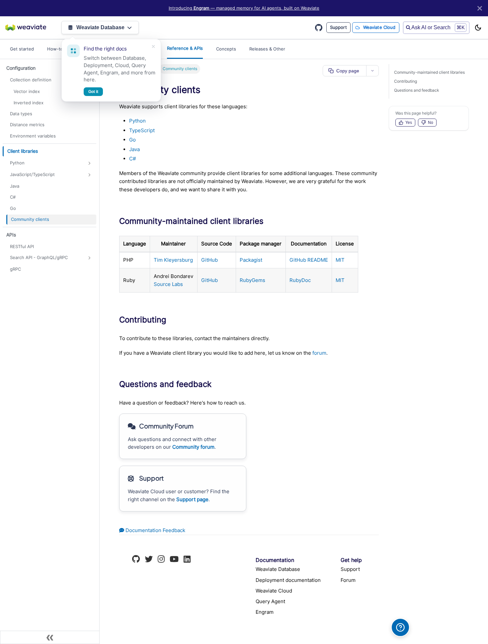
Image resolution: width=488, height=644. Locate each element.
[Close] (479, 8)
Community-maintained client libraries (429, 72)
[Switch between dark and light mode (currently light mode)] (478, 28)
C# (132, 158)
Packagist (251, 260)
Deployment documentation (288, 580)
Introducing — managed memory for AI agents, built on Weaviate (244, 8)
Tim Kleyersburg (173, 260)
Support (338, 27)
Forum (348, 580)
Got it (93, 91)
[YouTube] (174, 560)
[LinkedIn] (187, 560)
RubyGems (252, 280)
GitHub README (308, 260)
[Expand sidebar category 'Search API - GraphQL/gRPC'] (89, 258)
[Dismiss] (153, 46)
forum (319, 353)
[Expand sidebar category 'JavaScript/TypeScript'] (89, 175)
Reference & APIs (185, 48)
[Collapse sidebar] (50, 637)
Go (132, 140)
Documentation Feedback (154, 530)
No (430, 122)
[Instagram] (161, 560)
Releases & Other (267, 48)
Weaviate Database (100, 27)
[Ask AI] (400, 627)
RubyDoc (300, 280)
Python (137, 121)
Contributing (405, 81)
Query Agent (270, 601)
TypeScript (142, 130)
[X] (149, 560)
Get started (22, 48)
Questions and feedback (416, 90)
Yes (408, 122)
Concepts (226, 48)
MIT (340, 260)
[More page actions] (372, 70)
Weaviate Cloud (379, 27)
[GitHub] (136, 560)
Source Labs (168, 284)
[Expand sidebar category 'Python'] (89, 163)
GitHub (209, 260)
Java (134, 149)
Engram (265, 612)
